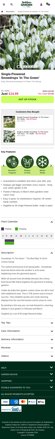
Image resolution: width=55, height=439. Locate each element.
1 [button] (19, 67)
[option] (27, 42)
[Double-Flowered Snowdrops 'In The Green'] (9, 122)
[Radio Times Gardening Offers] (26, 7)
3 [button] (24, 67)
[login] (41, 4)
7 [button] (34, 67)
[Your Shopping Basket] (49, 4)
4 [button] (26, 67)
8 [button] (37, 67)
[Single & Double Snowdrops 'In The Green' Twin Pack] (9, 136)
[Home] (2, 11)
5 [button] (29, 67)
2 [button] (21, 67)
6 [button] (31, 67)
